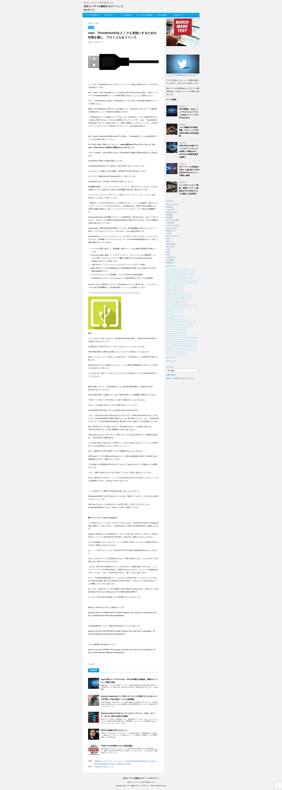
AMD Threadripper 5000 (174, 286)
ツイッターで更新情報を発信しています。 (182, 75)
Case (168, 254)
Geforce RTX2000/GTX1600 (176, 302)
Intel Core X (171, 329)
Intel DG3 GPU (182, 329)
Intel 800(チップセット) (174, 318)
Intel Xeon (183, 333)
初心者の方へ (109, 15)
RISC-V (193, 341)
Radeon (193, 337)
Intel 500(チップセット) (174, 310)
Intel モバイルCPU (173, 337)
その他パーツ (171, 257)
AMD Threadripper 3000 (188, 282)
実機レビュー (171, 262)
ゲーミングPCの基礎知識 (144, 15)
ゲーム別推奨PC (126, 15)
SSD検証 (169, 207)
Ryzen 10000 (171, 345)
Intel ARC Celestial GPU (175, 322)
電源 (167, 252)
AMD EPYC (177, 270)
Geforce (189, 298)
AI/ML (169, 270)
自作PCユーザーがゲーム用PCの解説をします (141, 782)
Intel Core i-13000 (186, 326)
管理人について (180, 15)
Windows (176, 349)
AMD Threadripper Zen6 (175, 294)
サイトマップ (171, 361)
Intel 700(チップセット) (174, 314)
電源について (171, 230)
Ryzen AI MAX (191, 345)
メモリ (168, 249)
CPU (168, 241)
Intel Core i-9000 (190, 322)
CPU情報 (169, 215)
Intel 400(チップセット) (188, 306)
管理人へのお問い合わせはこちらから (180, 378)
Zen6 (183, 349)
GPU (168, 238)
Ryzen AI (181, 345)
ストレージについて (173, 225)
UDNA (169, 349)
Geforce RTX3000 (173, 306)
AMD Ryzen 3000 (173, 274)
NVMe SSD (185, 337)
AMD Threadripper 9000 (174, 290)
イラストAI (170, 209)
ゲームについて (171, 228)
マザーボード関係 (172, 220)
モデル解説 (170, 260)
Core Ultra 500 (171, 298)
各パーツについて (172, 236)
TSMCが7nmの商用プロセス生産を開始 (116, 746)
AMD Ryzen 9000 (173, 282)
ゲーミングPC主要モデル (91, 15)
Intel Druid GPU (172, 333)
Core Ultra (188, 294)
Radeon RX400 (172, 341)
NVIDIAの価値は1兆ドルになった (114, 730)
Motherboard (170, 244)
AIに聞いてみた (171, 212)
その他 (92, 664)
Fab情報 (181, 298)
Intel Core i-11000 (172, 326)
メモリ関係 (170, 222)
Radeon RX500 (184, 341)
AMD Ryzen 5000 (173, 278)
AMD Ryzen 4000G (187, 274)
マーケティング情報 (173, 353)
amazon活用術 (162, 15)
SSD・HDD (170, 246)
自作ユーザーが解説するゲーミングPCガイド (141, 778)
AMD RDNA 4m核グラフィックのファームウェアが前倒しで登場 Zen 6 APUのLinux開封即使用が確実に (189, 151)
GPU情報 (169, 217)
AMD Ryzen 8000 (186, 278)
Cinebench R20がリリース (104, 767)
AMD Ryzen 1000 (189, 270)
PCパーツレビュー (172, 204)
